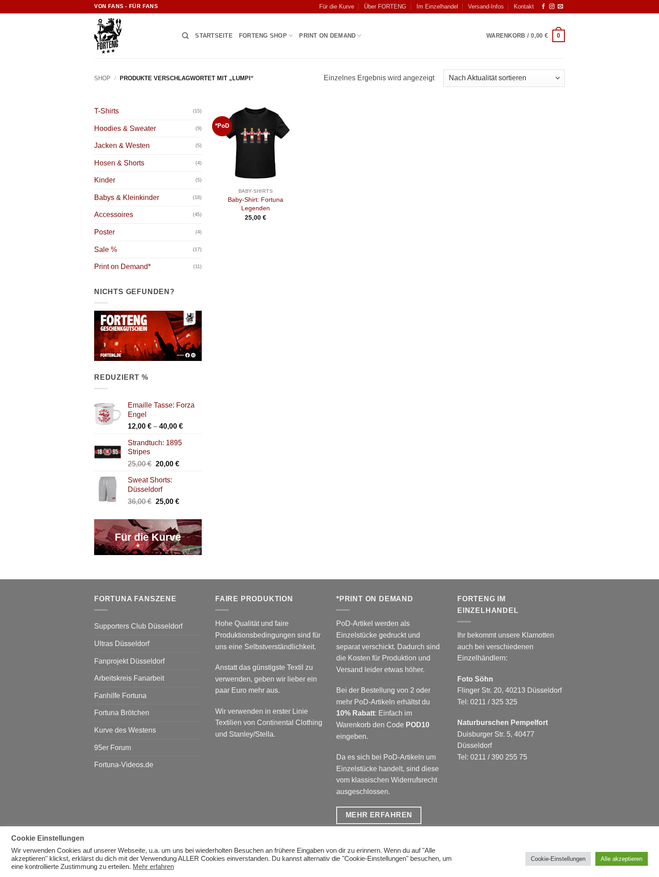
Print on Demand (327, 35)
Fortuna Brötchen (121, 712)
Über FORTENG (385, 6)
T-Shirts (106, 111)
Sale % (105, 249)
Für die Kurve (336, 6)
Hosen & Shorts (119, 163)
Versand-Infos (486, 6)
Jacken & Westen (122, 145)
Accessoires (113, 214)
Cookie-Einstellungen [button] (558, 858)
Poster (104, 232)
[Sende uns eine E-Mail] (560, 7)
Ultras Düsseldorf (121, 643)
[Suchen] (185, 35)
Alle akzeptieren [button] (621, 858)
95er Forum (112, 747)
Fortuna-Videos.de (123, 764)
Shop (102, 78)
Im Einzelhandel (437, 6)
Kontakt (524, 6)
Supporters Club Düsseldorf (138, 626)
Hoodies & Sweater (125, 128)
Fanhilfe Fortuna (120, 695)
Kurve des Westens (125, 730)
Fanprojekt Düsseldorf (129, 661)
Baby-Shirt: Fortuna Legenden (255, 204)
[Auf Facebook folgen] (543, 7)
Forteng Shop (263, 35)
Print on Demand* (122, 266)
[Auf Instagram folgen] (552, 7)
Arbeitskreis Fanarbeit (129, 678)
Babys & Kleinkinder (126, 197)
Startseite (214, 35)
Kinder (104, 180)
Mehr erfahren (153, 866)
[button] (525, 35)
